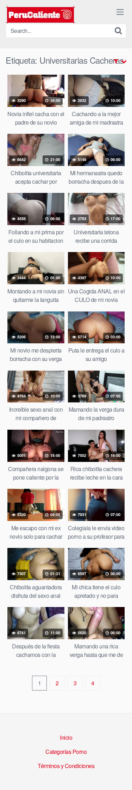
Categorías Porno (66, 752)
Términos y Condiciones (66, 766)
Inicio (66, 737)
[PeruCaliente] (40, 15)
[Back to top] (119, 774)
